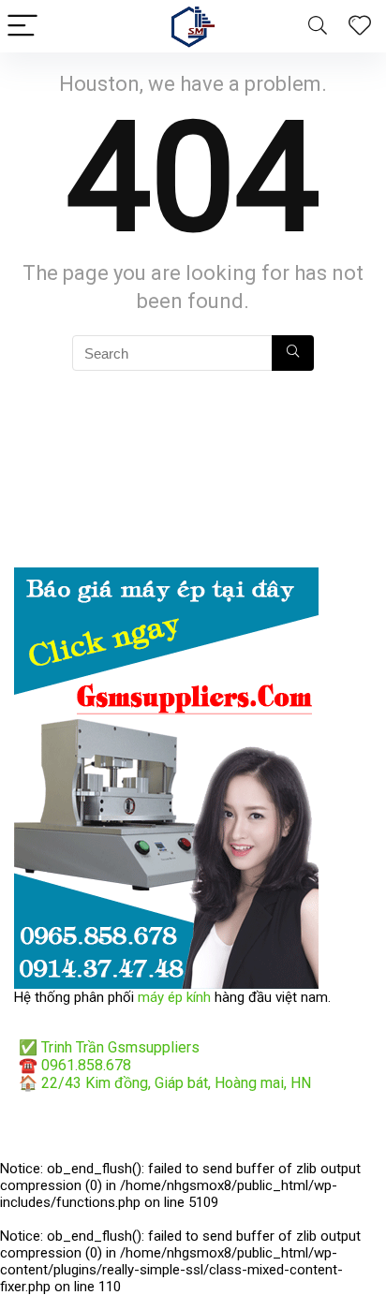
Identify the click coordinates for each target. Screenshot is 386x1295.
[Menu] (22, 27)
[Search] (317, 27)
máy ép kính (174, 997)
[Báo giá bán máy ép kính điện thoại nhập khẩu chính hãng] (166, 575)
